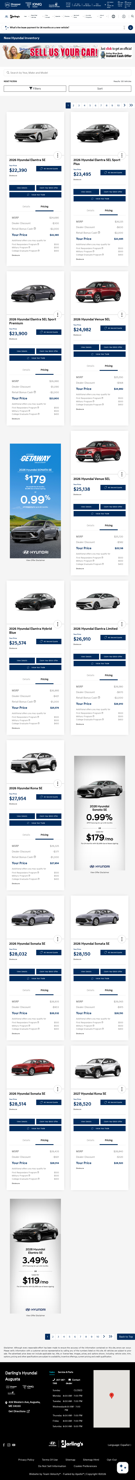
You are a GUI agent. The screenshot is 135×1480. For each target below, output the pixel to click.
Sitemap (70, 1459)
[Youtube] (13, 1445)
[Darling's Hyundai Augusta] (13, 16)
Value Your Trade (38, 195)
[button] (58, 155)
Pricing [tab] (44, 206)
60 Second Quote (51, 169)
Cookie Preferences (85, 1466)
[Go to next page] (125, 105)
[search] (132, 16)
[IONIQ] (28, 1387)
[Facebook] (3, 1445)
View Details (22, 188)
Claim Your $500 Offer (49, 188)
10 (118, 105)
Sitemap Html (91, 1459)
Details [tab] (26, 206)
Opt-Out (112, 1459)
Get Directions (17, 1411)
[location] (105, 5)
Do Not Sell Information (52, 1466)
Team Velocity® (52, 1474)
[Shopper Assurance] (11, 1387)
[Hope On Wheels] (11, 1393)
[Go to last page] (131, 105)
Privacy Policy (26, 1459)
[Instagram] (8, 1445)
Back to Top (126, 1336)
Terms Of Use (50, 1459)
